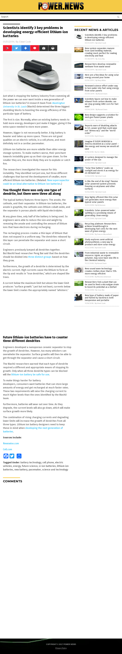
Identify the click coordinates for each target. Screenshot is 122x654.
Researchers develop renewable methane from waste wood (100, 65)
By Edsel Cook (101, 43)
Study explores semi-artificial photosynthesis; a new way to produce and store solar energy (100, 242)
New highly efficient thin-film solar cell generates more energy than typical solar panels (101, 199)
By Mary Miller (101, 80)
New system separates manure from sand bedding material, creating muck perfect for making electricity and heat (101, 52)
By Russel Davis (101, 94)
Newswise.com (11, 443)
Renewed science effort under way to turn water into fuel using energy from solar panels (102, 88)
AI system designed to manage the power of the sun (101, 158)
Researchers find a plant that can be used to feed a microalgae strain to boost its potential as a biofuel (102, 284)
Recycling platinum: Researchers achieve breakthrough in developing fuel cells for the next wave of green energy (101, 227)
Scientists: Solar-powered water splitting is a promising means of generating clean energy (100, 213)
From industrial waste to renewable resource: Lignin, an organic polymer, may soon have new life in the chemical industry (102, 257)
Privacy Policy (61, 648)
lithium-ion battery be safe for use (30, 374)
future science (30, 466)
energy (17, 466)
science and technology (55, 469)
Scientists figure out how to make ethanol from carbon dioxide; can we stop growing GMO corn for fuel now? (101, 103)
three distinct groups (39, 256)
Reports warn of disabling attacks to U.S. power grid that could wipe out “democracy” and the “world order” (101, 129)
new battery (20, 469)
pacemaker (35, 469)
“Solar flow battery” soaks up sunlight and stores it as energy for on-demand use (101, 170)
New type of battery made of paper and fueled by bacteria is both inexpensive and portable (102, 298)
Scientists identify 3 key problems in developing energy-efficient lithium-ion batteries (101, 37)
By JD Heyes (99, 136)
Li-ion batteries (47, 466)
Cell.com (7, 449)
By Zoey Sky (100, 59)
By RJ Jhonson (100, 205)
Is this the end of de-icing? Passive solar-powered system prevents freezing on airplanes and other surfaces (101, 185)
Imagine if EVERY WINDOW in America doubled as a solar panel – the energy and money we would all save (102, 145)
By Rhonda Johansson (103, 277)
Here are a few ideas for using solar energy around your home (102, 76)
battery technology (30, 462)
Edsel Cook (25, 41)
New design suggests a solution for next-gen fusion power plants (101, 116)
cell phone (48, 462)
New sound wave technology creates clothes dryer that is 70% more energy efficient (100, 271)
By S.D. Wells (99, 152)
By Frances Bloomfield (103, 234)
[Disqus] (37, 522)
